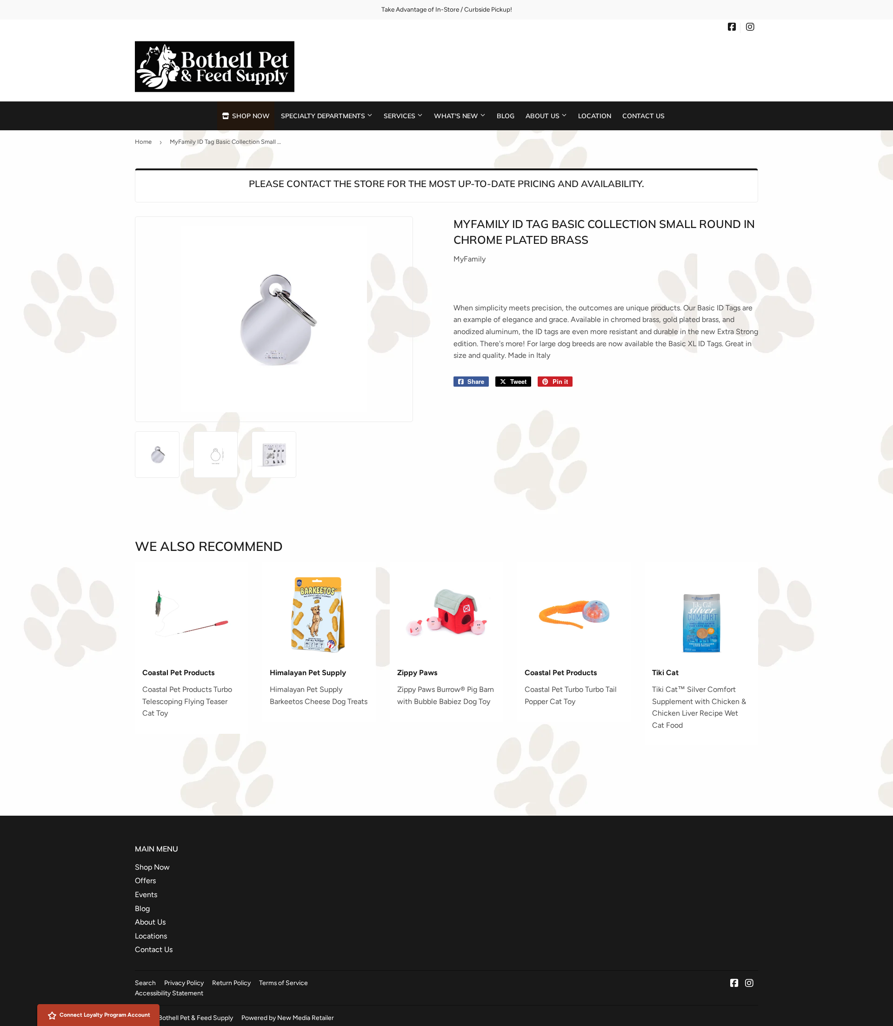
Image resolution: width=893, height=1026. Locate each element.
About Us (543, 116)
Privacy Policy (184, 982)
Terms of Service (283, 982)
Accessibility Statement (169, 993)
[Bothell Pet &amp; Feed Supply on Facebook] (732, 28)
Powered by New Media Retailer (287, 1017)
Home (143, 141)
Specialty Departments (324, 116)
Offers (145, 880)
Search (145, 982)
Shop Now (250, 116)
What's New (457, 116)
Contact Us (643, 116)
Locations (151, 936)
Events (146, 894)
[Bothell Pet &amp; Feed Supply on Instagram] (750, 28)
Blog (505, 116)
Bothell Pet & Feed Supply (195, 1017)
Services (400, 116)
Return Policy (231, 982)
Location (594, 116)
